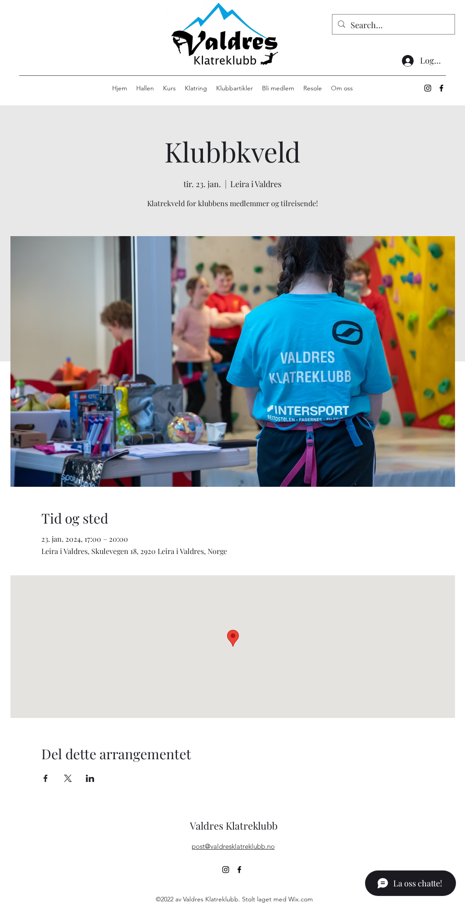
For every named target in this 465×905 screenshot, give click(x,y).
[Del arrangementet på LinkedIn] (90, 778)
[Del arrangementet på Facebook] (45, 778)
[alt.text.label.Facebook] (441, 88)
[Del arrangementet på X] (68, 778)
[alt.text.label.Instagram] (427, 88)
